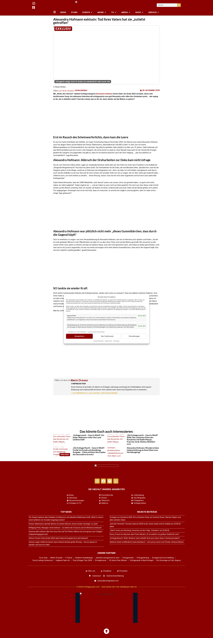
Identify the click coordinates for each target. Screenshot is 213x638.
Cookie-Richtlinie (99, 341)
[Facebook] (103, 481)
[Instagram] (97, 481)
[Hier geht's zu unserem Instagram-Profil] (33, 3)
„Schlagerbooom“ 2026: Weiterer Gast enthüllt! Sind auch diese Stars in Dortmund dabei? (145, 538)
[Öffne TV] (115, 12)
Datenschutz (108, 341)
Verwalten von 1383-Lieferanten (77, 331)
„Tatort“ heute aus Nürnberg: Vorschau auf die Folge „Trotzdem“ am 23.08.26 (139, 530)
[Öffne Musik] (105, 12)
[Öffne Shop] (142, 12)
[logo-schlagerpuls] (106, 470)
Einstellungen (134, 336)
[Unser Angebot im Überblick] (54, 12)
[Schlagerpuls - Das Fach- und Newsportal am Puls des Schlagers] (106, 5)
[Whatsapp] (115, 481)
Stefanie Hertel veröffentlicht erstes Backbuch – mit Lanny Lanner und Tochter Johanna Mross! (146, 542)
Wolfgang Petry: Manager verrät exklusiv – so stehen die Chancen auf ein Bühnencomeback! (65, 528)
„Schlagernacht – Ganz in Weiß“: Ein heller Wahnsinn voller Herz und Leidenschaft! (88, 437)
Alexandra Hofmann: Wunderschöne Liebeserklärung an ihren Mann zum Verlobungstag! (143, 450)
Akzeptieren (79, 336)
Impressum (116, 341)
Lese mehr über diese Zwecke (96, 331)
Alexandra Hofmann (104, 94)
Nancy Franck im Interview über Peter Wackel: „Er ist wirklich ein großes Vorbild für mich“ (144, 534)
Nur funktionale (107, 336)
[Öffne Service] (158, 12)
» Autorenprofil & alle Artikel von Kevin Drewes (94, 393)
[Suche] (179, 5)
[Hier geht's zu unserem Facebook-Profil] (33, 7)
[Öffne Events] (92, 12)
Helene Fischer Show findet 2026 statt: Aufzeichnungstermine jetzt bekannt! (58, 538)
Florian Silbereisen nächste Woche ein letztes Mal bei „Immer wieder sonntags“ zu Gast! (63, 524)
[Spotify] (109, 481)
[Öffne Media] (129, 12)
